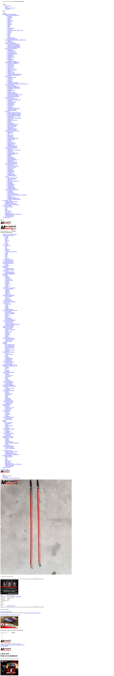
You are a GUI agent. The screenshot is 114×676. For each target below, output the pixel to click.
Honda (6, 254)
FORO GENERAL (9, 206)
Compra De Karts (8, 362)
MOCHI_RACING (10, 595)
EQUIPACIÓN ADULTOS (13, 124)
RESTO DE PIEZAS (12, 126)
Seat (6, 247)
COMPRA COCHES (9, 202)
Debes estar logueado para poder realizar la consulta (10, 614)
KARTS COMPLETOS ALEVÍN (14, 112)
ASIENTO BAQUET (12, 77)
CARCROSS (10, 149)
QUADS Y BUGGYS (12, 167)
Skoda (6, 244)
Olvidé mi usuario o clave (10, 7)
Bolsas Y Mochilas (8, 318)
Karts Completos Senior (9, 347)
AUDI (9, 36)
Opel (6, 248)
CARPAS (9, 196)
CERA (6, 209)
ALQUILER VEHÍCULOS (8, 262)
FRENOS (9, 58)
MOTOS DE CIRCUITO (12, 177)
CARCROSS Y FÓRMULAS (8, 385)
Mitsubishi (7, 240)
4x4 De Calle (7, 409)
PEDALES (10, 80)
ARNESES (10, 78)
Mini (6, 255)
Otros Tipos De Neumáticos (10, 301)
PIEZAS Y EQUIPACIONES (8, 352)
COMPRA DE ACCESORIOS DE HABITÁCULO (18, 83)
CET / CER (7, 212)
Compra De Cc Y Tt (9, 402)
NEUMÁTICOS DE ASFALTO (9, 287)
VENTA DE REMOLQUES (13, 193)
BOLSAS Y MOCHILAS (12, 93)
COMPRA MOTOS (11, 187)
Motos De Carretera (9, 425)
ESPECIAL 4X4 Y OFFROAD (11, 163)
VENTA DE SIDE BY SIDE (13, 166)
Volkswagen (7, 249)
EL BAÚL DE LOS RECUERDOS (12, 204)
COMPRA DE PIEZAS (12, 61)
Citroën (6, 237)
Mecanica (7, 353)
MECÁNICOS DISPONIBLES (14, 46)
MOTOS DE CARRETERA (13, 181)
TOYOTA (10, 31)
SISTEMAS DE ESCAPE (13, 53)
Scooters (6, 426)
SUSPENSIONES (11, 57)
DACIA (9, 35)
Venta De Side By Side (9, 407)
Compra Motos (8, 434)
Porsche (6, 242)
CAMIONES (10, 190)
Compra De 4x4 (8, 418)
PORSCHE (10, 23)
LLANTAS (10, 60)
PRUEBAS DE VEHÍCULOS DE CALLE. (13, 214)
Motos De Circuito (8, 422)
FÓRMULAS (10, 132)
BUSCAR (13, 231)
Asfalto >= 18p (8, 294)
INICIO (4, 13)
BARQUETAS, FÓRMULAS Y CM (10, 364)
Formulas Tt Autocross (9, 388)
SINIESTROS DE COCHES (10, 203)
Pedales (6, 307)
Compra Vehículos (8, 383)
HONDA (9, 33)
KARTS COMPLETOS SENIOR (14, 115)
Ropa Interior (7, 315)
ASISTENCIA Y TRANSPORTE (11, 189)
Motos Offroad (8, 423)
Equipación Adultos (9, 358)
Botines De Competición (9, 313)
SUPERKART (10, 116)
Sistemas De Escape (9, 280)
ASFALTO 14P (11, 64)
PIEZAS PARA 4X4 (7, 410)
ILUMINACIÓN (11, 59)
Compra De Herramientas (10, 448)
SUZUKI (9, 32)
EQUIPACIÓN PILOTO (12, 159)
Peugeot (6, 236)
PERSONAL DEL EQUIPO (10, 43)
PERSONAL (5, 266)
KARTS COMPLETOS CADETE (14, 113)
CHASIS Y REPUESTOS (13, 120)
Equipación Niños (8, 359)
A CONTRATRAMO (9, 216)
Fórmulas (7, 368)
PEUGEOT (10, 16)
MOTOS (7, 176)
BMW (9, 19)
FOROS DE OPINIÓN (7, 205)
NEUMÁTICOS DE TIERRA (8, 295)
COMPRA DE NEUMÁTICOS (14, 75)
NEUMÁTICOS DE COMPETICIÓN (12, 62)
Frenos (6, 284)
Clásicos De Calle (8, 328)
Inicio (4, 474)
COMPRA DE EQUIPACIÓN (13, 96)
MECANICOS (6, 270)
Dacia (6, 256)
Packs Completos (8, 311)
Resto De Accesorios (9, 309)
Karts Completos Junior (9, 346)
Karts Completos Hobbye (10, 349)
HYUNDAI (10, 29)
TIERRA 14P (10, 70)
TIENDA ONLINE (6, 217)
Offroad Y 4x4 (8, 299)
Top (14, 605)
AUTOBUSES (10, 191)
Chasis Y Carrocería (9, 375)
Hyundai (6, 250)
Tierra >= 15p (7, 298)
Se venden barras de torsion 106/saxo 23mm (11, 478)
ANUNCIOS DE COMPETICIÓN (9, 14)
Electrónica (7, 278)
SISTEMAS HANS (11, 92)
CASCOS (9, 91)
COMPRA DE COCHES (12, 38)
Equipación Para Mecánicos (10, 319)
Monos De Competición (9, 312)
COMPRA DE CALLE (12, 109)
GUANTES (10, 89)
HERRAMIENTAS (11, 197)
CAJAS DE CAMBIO (12, 52)
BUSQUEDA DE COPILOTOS (14, 45)
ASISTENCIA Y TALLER (8, 436)
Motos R (6, 424)
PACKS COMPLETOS (12, 85)
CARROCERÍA (11, 54)
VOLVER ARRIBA (4, 645)
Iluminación (7, 285)
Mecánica (7, 373)
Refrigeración (7, 277)
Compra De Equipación (9, 325)
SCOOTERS (10, 182)
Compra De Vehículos (9, 447)
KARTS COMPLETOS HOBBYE (14, 117)
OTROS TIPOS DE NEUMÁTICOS (15, 74)
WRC (6, 207)
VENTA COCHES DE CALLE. (11, 201)
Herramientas (7, 445)
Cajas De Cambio (8, 279)
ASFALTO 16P (11, 66)
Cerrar (4, 4)
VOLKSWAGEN (11, 28)
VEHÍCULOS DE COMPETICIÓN (12, 15)
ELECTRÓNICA (11, 51)
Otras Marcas (7, 259)
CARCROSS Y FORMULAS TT (9, 386)
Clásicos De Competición (10, 329)
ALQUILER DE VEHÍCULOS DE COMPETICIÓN (15, 39)
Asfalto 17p (7, 293)
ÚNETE (13, 632)
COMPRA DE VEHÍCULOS (13, 198)
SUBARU (10, 21)
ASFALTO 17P (11, 67)
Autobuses (7, 439)
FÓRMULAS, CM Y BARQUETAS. (12, 130)
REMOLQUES (11, 127)
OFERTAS (10, 41)
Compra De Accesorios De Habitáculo (12, 324)
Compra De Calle (8, 340)
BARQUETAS (10, 131)
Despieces (7, 430)
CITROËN (10, 17)
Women (11, 605)
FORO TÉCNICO (8, 213)
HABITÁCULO (8, 76)
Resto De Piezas (8, 360)
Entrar (6, 6)
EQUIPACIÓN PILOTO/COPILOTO (10, 310)
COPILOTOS (5, 267)
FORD (9, 22)
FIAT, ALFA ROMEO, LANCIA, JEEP (15, 30)
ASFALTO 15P (11, 65)
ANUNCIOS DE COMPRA (8, 260)
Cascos (6, 316)
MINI (9, 34)
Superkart (7, 348)
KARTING (7, 111)
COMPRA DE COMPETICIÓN (14, 108)
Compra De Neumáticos (9, 323)
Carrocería (7, 281)
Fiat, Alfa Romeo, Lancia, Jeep (11, 251)
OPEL (9, 27)
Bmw (6, 239)
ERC (6, 208)
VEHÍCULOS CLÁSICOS (8, 326)
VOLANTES (10, 79)
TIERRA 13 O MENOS (12, 69)
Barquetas (7, 366)
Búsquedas (7, 265)
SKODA (9, 24)
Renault (6, 238)
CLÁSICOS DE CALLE (12, 98)
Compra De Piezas (8, 322)
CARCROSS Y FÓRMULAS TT (11, 147)
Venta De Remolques (9, 441)
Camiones (7, 438)
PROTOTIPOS (10, 135)
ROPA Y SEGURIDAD (9, 84)
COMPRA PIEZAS (11, 188)
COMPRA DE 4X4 (11, 174)
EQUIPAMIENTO (11, 184)
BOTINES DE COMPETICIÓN (14, 88)
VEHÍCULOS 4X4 (6, 405)
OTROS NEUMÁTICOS (8, 300)
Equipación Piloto (8, 400)
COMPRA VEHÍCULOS (12, 145)
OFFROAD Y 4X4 (11, 73)
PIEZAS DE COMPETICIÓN (11, 48)
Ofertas (6, 264)
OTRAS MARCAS (11, 37)
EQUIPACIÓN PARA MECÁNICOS (15, 94)
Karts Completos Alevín (9, 344)
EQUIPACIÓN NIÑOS (12, 125)
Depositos (7, 282)
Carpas (6, 443)
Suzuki (6, 253)
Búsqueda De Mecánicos (10, 272)
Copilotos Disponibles (9, 268)
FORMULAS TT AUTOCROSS (14, 150)
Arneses (6, 304)
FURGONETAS (11, 192)
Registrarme (7, 9)
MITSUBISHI (10, 20)
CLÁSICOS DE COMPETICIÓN (14, 99)
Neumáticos (7, 337)
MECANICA (10, 119)
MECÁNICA (10, 136)
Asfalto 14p (7, 290)
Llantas (6, 286)
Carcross (6, 387)
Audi (6, 257)
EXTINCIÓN (10, 81)
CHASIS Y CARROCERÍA (13, 138)
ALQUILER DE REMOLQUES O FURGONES (17, 194)
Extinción (7, 308)
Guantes (6, 314)
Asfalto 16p (7, 292)
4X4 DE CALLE (11, 168)
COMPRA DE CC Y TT (12, 161)
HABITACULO (6, 302)
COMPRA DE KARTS (12, 128)
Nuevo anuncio (8, 5)
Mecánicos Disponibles (9, 271)
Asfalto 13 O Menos (9, 288)
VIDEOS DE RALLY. (9, 215)
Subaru (6, 246)
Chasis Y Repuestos (9, 354)
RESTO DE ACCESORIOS (13, 82)
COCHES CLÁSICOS (9, 97)
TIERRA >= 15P (11, 72)
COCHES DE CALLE (7, 200)
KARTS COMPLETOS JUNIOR (14, 114)
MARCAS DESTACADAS (8, 235)
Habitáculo (7, 334)
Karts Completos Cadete (9, 345)
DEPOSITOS (10, 55)
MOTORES (10, 49)
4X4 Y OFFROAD (6, 404)
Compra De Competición (10, 339)
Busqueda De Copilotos (9, 269)
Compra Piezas (8, 435)
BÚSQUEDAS (10, 42)
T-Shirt (8, 605)
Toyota (6, 252)
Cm (6, 369)
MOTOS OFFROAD (12, 178)
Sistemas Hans (8, 317)
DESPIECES (10, 183)
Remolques (7, 350)
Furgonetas (7, 440)
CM (8, 134)
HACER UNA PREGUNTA (6, 611)
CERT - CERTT (8, 211)
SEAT (9, 26)
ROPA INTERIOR (11, 90)
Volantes (6, 306)
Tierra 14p (7, 297)
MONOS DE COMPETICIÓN (13, 86)
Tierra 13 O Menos (8, 296)
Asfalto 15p (7, 291)
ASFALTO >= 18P (11, 68)
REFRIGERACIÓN (11, 50)
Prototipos (7, 370)
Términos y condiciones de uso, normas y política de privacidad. (12, 644)
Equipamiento (7, 431)
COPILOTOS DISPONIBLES (13, 44)
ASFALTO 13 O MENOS (13, 63)
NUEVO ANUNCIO (4, 469)
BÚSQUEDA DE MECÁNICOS (14, 47)
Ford (6, 241)
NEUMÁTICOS (11, 107)
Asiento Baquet (8, 303)
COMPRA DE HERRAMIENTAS (14, 199)
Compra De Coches (9, 261)
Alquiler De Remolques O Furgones (12, 442)
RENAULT (10, 18)
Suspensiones (7, 283)
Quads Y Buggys (8, 408)
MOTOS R (10, 180)
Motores (6, 276)
